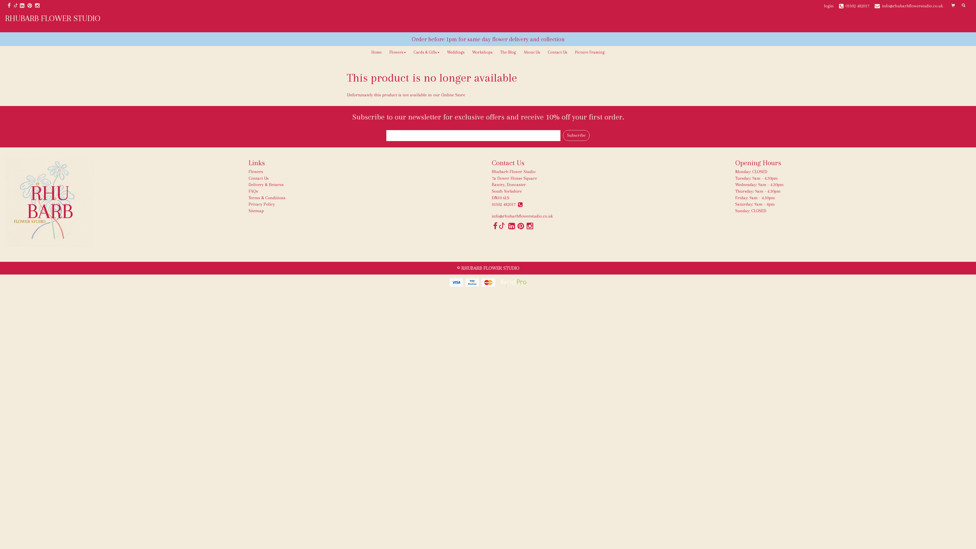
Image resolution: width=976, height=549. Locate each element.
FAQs (253, 191)
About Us (532, 52)
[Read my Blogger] (16, 6)
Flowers (396, 52)
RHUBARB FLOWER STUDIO (52, 18)
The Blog (508, 52)
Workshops (482, 52)
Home (376, 52)
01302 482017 (505, 204)
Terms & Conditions (267, 197)
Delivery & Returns (266, 184)
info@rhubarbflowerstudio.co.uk (522, 216)
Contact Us (557, 52)
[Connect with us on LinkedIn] (23, 6)
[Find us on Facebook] (11, 6)
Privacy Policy (262, 204)
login (829, 5)
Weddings (456, 52)
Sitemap (256, 210)
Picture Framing (590, 52)
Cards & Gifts (425, 52)
